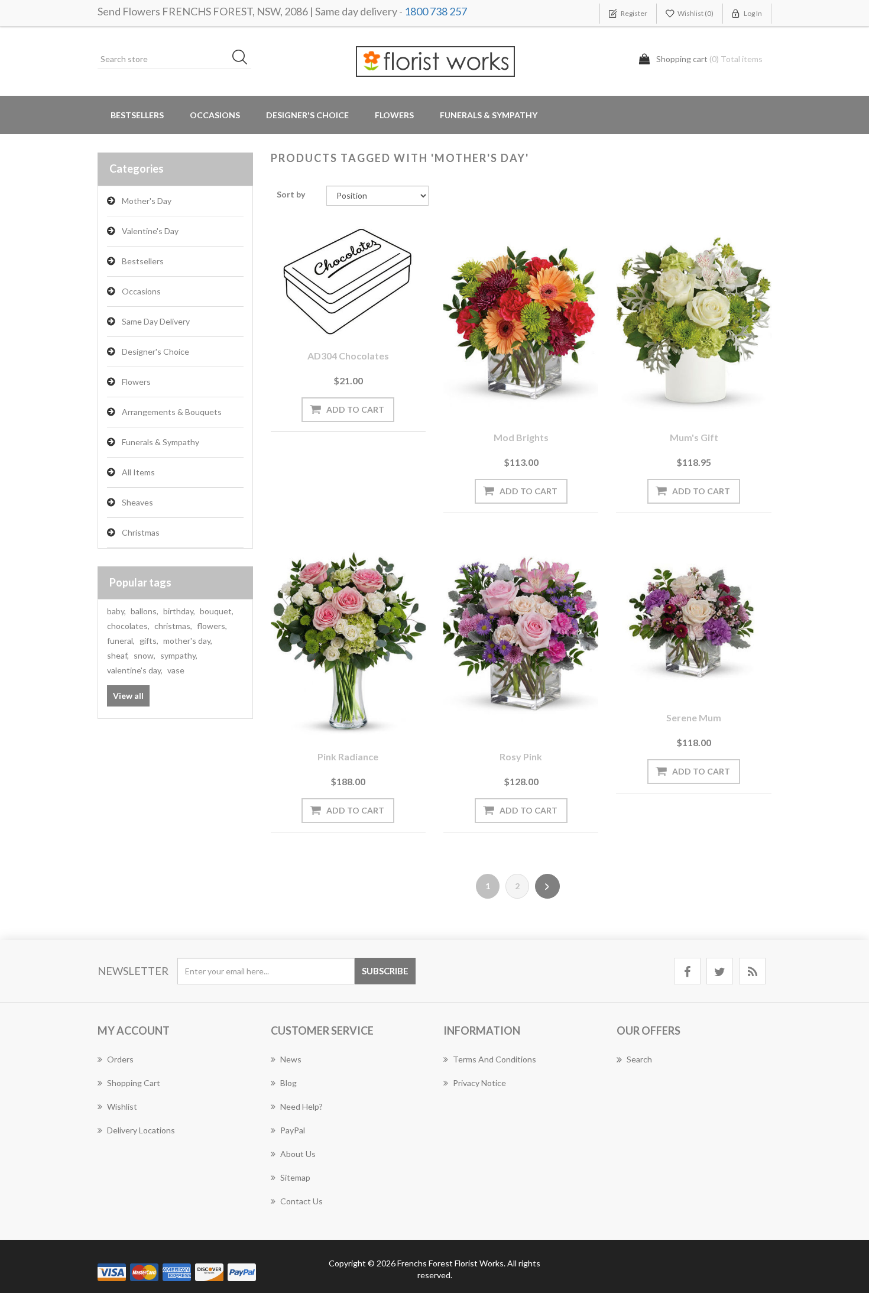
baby (116, 611)
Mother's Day (146, 201)
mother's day (187, 641)
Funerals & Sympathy (488, 115)
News (290, 1059)
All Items (138, 472)
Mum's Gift (694, 437)
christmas (173, 626)
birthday (179, 611)
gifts (149, 641)
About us (298, 1154)
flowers (212, 626)
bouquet (217, 611)
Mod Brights (521, 437)
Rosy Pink (521, 756)
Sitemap (295, 1177)
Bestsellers (137, 115)
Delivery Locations (141, 1130)
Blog (288, 1083)
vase (175, 670)
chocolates (128, 626)
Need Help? (301, 1106)
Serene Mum (693, 717)
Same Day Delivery (156, 321)
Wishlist (122, 1106)
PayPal (292, 1130)
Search (639, 1059)
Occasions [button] (215, 115)
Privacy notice (479, 1083)
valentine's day (135, 670)
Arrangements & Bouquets (172, 412)
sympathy (178, 655)
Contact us (301, 1201)
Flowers (136, 382)
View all (128, 696)
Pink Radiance (347, 756)
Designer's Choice (307, 115)
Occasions (141, 291)
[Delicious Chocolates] (348, 279)
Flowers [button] (394, 115)
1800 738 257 (435, 11)
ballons (144, 611)
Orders (120, 1059)
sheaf (118, 655)
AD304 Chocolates (348, 355)
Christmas (141, 532)
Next (547, 886)
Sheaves (137, 502)
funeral (121, 641)
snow (144, 655)
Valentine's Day (150, 231)
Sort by (291, 194)
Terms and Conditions (494, 1059)
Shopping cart (133, 1083)
